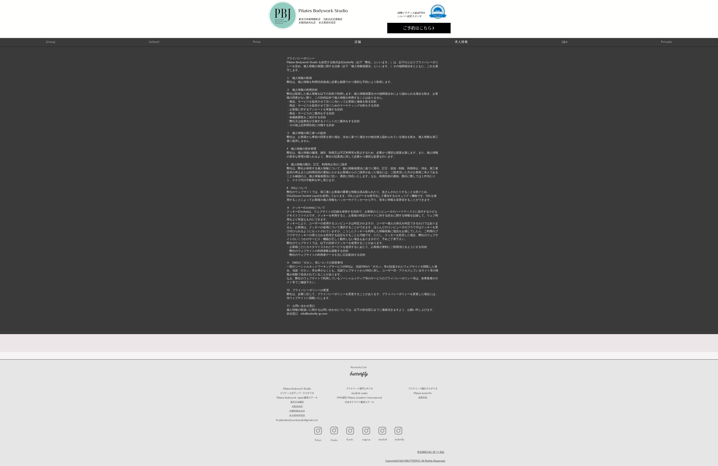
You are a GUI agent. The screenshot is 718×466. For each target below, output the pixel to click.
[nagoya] (366, 430)
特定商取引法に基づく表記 (430, 452)
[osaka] (334, 430)
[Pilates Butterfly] (398, 430)
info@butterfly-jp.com (314, 313)
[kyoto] (350, 430)
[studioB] (382, 430)
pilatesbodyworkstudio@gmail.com (298, 420)
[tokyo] (318, 430)
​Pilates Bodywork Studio (323, 10)
